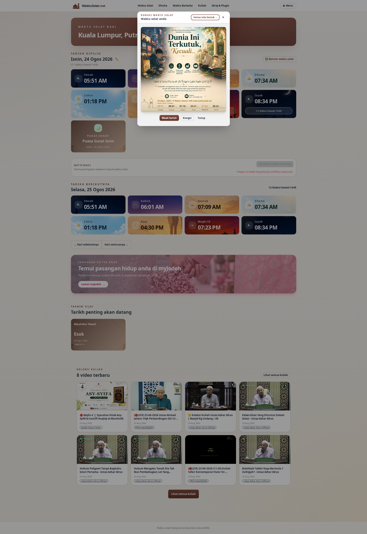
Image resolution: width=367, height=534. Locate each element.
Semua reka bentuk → (205, 17)
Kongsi (187, 118)
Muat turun (169, 118)
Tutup (201, 118)
